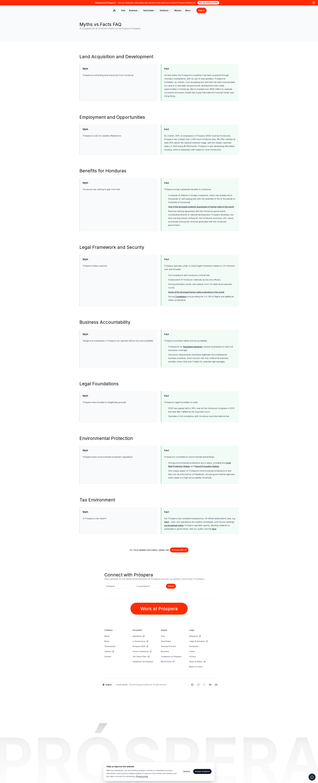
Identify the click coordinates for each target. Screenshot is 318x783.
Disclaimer (193, 646)
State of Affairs (195, 662)
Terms (192, 651)
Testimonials (110, 646)
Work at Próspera (159, 608)
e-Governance (139, 641)
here (166, 522)
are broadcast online (173, 525)
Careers (107, 651)
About (106, 636)
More (187, 10)
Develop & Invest (168, 646)
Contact (107, 656)
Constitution (180, 296)
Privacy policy (142, 776)
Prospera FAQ (177, 550)
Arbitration (137, 636)
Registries (193, 636)
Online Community (141, 651)
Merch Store (166, 662)
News (106, 641)
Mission (177, 10)
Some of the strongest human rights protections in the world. (196, 292)
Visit (123, 10)
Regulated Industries (192, 346)
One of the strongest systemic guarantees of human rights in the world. (201, 206)
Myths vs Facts (195, 667)
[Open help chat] (312, 777)
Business (133, 10)
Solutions (164, 10)
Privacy (192, 656)
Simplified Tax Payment (143, 662)
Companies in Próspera (171, 656)
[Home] (114, 10)
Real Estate (148, 10)
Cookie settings (122, 685)
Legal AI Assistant (197, 641)
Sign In (201, 10)
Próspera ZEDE (139, 646)
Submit (171, 586)
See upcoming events (208, 3)
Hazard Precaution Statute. (207, 466)
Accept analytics (202, 771)
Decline (186, 771)
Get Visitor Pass (140, 656)
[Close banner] (314, 2)
